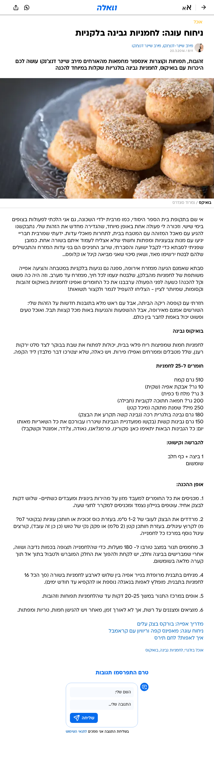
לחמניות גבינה (171, 650)
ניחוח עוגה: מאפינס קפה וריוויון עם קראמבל (156, 631)
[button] (187, 7)
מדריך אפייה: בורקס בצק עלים (170, 624)
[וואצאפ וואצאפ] (27, 7)
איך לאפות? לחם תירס (178, 638)
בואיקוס (151, 650)
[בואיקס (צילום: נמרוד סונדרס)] (107, 143)
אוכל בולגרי (193, 650)
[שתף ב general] (16, 7)
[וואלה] (107, 7)
